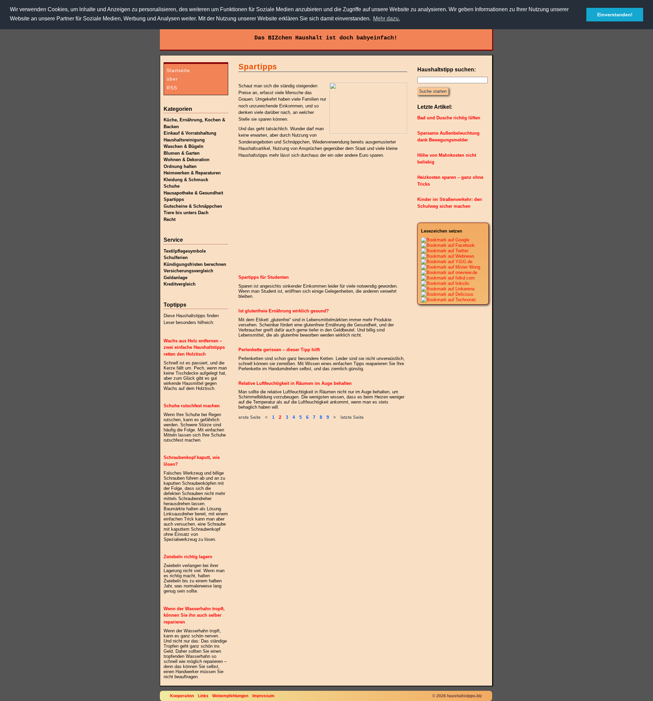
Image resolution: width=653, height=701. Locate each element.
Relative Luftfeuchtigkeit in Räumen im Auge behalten (295, 383)
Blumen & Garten (182, 153)
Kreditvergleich (180, 284)
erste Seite (249, 417)
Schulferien (176, 257)
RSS (172, 87)
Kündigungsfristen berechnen (195, 264)
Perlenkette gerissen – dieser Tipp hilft (279, 349)
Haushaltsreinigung (184, 139)
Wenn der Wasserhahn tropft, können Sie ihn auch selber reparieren (194, 615)
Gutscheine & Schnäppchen (193, 206)
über (172, 79)
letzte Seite (352, 417)
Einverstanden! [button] (615, 14)
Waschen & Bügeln (183, 146)
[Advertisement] (289, 217)
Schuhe (172, 186)
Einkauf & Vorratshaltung (190, 133)
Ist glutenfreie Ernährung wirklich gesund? (283, 310)
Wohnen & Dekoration (187, 159)
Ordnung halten (180, 166)
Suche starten (433, 91)
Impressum (263, 696)
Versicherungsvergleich (188, 270)
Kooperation (182, 696)
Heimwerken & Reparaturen (192, 172)
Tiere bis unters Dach (186, 212)
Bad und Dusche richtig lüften (448, 117)
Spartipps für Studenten (263, 277)
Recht (169, 219)
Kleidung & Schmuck (186, 179)
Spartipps (174, 199)
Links (203, 696)
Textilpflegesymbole (185, 251)
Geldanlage (175, 277)
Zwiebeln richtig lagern (188, 556)
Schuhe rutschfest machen (192, 405)
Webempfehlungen (230, 696)
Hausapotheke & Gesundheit (193, 192)
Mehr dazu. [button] (386, 18)
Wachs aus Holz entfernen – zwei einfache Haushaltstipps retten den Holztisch (194, 347)
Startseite (178, 70)
